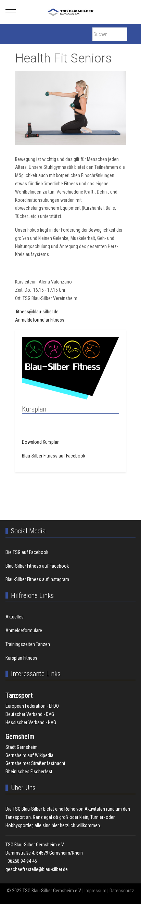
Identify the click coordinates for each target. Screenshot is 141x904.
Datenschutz (122, 890)
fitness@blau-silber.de (37, 311)
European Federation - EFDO (32, 706)
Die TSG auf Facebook (26, 552)
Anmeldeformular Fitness (39, 320)
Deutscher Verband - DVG (29, 714)
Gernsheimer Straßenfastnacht (35, 763)
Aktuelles (14, 616)
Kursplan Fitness (21, 658)
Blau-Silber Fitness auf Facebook (53, 456)
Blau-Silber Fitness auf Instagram (37, 579)
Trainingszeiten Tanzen (27, 644)
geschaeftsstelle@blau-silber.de (36, 869)
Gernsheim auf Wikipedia (29, 755)
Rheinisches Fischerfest (28, 771)
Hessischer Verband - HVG (30, 722)
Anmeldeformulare (23, 630)
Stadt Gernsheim (21, 747)
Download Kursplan (41, 442)
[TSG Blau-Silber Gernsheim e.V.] (70, 12)
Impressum (95, 890)
